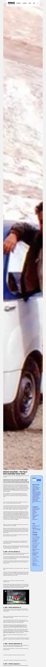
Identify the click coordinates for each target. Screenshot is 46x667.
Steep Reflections (35, 560)
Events (38, 537)
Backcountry (34, 527)
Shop (34, 3)
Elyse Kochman (34, 537)
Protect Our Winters (35, 554)
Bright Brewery (35, 528)
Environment (34, 512)
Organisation (34, 516)
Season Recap (34, 557)
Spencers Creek (34, 559)
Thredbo (33, 562)
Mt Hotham (37, 545)
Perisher (33, 548)
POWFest (34, 550)
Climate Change (34, 533)
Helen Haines (34, 541)
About (30, 3)
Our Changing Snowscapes (34, 547)
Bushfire (39, 528)
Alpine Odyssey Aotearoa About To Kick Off (36, 501)
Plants (36, 548)
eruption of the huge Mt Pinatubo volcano (17, 626)
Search (34, 478)
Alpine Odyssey (34, 526)
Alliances (25, 3)
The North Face (37, 561)
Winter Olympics (34, 565)
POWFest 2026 (35, 486)
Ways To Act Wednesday (34, 564)
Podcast (33, 517)
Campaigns (18, 3)
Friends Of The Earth (35, 539)
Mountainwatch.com (19, 475)
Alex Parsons (38, 525)
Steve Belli (33, 561)
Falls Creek (34, 538)
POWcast (37, 549)
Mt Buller (33, 545)
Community (34, 511)
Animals (38, 526)
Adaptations (34, 525)
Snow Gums (37, 557)
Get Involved (35, 540)
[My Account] (37, 3)
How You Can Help (35, 515)
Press (33, 518)
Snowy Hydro (34, 558)
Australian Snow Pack (36, 508)
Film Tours (38, 538)
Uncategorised (35, 519)
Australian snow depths (18, 513)
